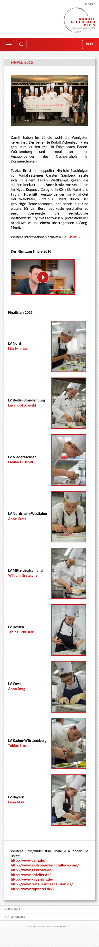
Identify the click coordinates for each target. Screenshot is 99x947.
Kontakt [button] (13, 909)
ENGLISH (90, 3)
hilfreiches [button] (16, 917)
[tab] (49, 909)
